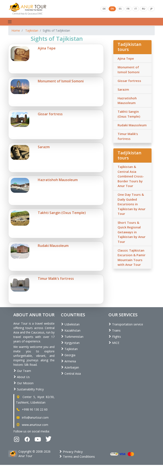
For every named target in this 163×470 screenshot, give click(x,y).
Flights (116, 337)
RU (143, 8)
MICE (115, 343)
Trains (116, 330)
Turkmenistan (73, 337)
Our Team (23, 371)
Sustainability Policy (30, 389)
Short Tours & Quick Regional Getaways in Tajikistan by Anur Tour (131, 232)
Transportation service (127, 324)
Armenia (70, 361)
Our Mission (25, 383)
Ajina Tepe (126, 58)
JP (151, 8)
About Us (23, 377)
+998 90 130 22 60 (34, 409)
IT (136, 8)
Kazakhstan (72, 330)
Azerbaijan (71, 367)
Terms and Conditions (78, 456)
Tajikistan (31, 30)
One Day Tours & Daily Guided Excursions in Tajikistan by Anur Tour (131, 204)
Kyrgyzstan (72, 343)
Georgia (69, 355)
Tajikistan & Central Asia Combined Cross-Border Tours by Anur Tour (131, 176)
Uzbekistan (72, 324)
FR (128, 8)
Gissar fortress (129, 81)
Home (16, 30)
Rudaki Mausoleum (132, 125)
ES (120, 8)
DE (104, 8)
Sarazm (123, 89)
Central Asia (72, 373)
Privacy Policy (72, 451)
